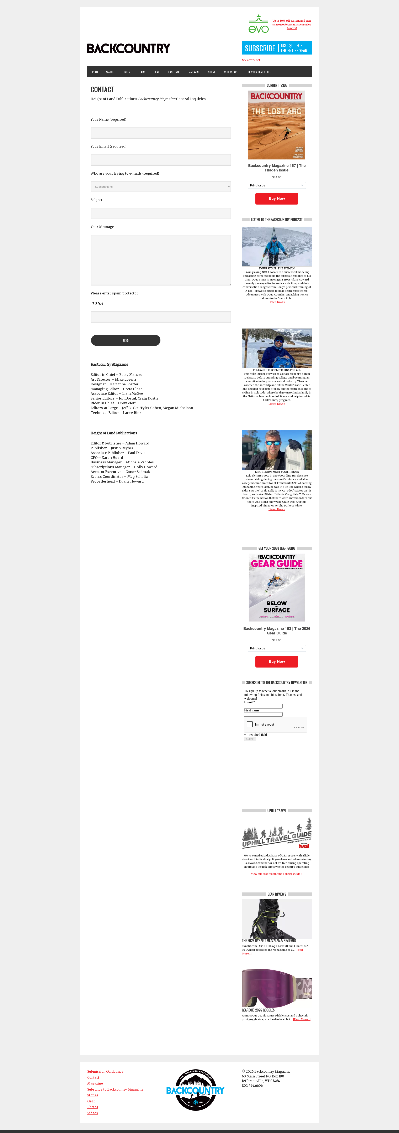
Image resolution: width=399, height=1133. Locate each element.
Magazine (192, 72)
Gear (155, 72)
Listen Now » (276, 302)
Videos (92, 1113)
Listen (126, 72)
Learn (140, 72)
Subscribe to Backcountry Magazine (115, 1089)
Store (211, 72)
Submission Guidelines (105, 1071)
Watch (108, 72)
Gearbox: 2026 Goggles (258, 1010)
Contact (93, 1078)
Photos (92, 1107)
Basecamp (174, 72)
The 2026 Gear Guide (258, 72)
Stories (92, 1095)
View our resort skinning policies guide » (277, 873)
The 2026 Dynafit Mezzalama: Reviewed (269, 940)
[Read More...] (301, 1019)
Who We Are (229, 72)
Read (95, 72)
